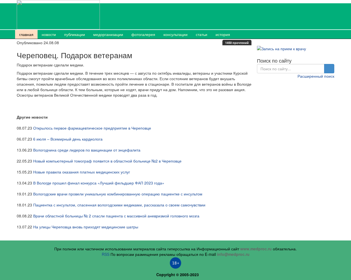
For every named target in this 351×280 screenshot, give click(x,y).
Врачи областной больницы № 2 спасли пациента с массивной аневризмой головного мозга (116, 216)
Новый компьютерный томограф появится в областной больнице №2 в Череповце (107, 161)
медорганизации (108, 34)
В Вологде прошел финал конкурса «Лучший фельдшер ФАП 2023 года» (98, 183)
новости (49, 34)
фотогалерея (143, 34)
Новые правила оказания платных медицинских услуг (81, 172)
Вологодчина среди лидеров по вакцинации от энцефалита (86, 150)
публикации (74, 34)
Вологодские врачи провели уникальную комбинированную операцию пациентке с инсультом (117, 194)
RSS (105, 254)
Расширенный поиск (316, 76)
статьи (201, 34)
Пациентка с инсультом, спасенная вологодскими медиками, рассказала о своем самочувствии (119, 205)
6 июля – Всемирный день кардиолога (68, 139)
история (223, 34)
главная (26, 34)
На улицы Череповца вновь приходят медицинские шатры (85, 226)
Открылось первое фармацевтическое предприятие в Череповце (92, 128)
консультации (175, 34)
